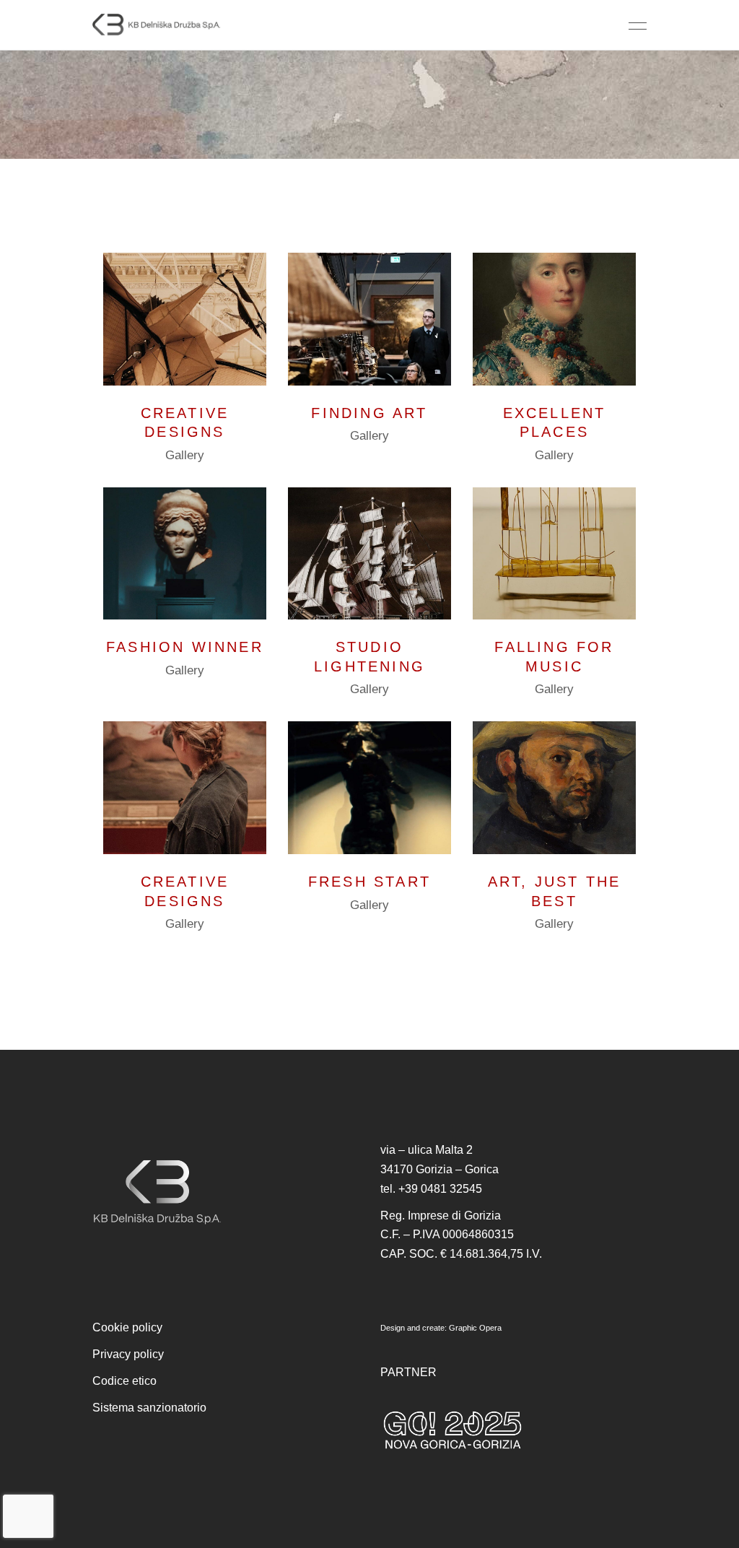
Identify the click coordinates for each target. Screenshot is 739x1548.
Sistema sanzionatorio (149, 1407)
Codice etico (124, 1381)
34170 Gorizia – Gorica (439, 1169)
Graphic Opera (475, 1327)
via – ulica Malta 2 (426, 1150)
